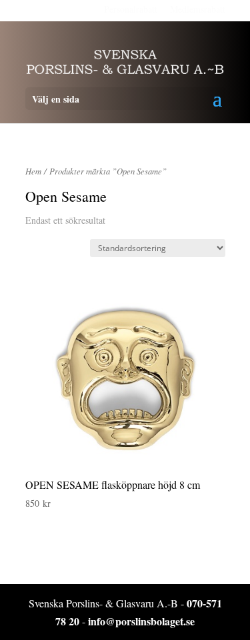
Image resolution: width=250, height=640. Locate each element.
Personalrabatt (130, 9)
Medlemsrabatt (197, 9)
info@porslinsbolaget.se (141, 621)
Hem (33, 170)
